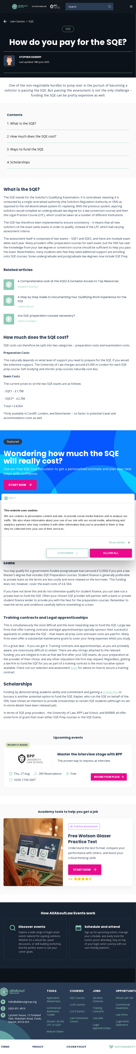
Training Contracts (98, 1009)
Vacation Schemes (98, 999)
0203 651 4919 (16, 1008)
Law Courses (17, 21)
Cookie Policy (76, 1047)
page (74, 668)
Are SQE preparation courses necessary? (46, 316)
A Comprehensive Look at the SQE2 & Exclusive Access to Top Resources (68, 281)
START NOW (17, 485)
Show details (117, 542)
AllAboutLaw (19, 6)
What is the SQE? (23, 123)
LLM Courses (77, 1004)
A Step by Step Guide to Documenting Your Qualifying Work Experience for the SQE (72, 299)
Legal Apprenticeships (102, 1026)
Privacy (37, 1044)
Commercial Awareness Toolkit (54, 1011)
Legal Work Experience (122, 1023)
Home (5, 21)
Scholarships (20, 162)
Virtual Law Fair (124, 997)
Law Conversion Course (79, 1019)
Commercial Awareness (123, 1006)
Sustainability (122, 1044)
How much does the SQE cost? (33, 136)
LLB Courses (77, 1011)
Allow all (110, 553)
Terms (5, 1044)
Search (109, 6)
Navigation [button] (131, 6)
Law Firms (122, 1014)
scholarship (110, 692)
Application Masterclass (54, 999)
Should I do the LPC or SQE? (55, 1023)
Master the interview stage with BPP (89, 754)
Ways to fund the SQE (26, 149)
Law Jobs (98, 1018)
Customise (65, 553)
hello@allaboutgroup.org (22, 1001)
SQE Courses (77, 997)
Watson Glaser (55, 1031)
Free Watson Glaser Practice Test (89, 839)
